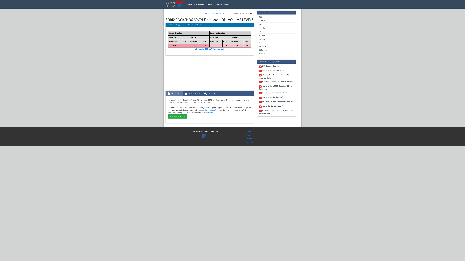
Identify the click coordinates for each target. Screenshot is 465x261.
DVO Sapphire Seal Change (272, 66)
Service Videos (192, 93)
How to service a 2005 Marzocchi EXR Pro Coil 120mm (275, 87)
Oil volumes (210, 93)
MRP (260, 43)
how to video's (211, 110)
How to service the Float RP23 (272, 97)
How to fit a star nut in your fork (273, 106)
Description (174, 93)
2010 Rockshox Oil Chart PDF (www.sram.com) (209, 49)
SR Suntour (263, 50)
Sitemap (249, 142)
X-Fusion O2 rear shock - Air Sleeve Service (277, 82)
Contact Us (250, 139)
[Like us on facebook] (204, 135)
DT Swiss (262, 21)
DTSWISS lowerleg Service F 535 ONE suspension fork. (274, 76)
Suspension (199, 4)
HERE (210, 113)
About (248, 135)
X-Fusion (262, 54)
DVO (260, 24)
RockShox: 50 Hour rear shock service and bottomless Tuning (276, 112)
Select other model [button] (178, 116)
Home (189, 4)
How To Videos (222, 4)
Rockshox (262, 46)
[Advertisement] (209, 74)
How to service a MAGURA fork (273, 70)
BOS (260, 17)
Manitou (262, 35)
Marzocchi (262, 39)
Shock (209, 4)
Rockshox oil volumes (220, 13)
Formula (262, 28)
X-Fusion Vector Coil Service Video (274, 93)
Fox (260, 32)
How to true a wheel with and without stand (277, 102)
